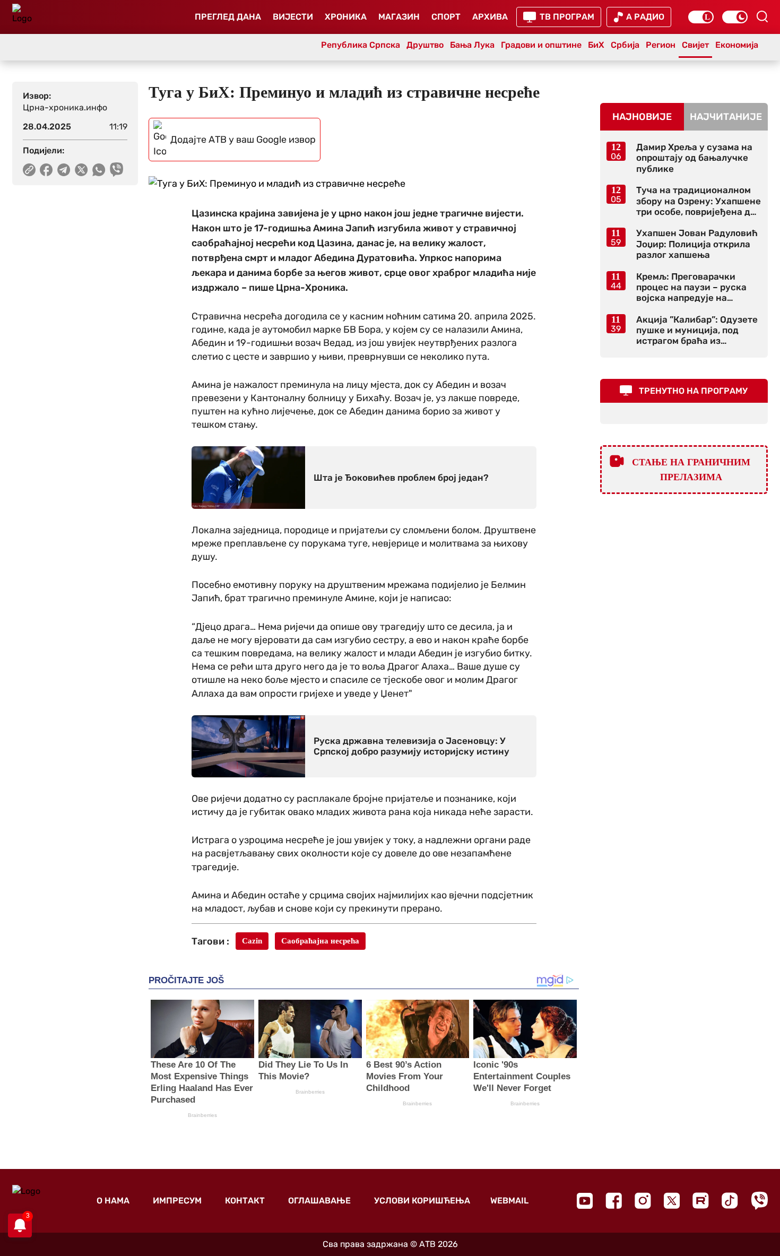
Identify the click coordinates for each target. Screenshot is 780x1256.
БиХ (596, 45)
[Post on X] (81, 169)
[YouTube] (585, 1201)
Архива (490, 17)
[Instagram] (643, 1200)
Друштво (425, 45)
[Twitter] (672, 1200)
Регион (660, 45)
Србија (625, 45)
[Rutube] (700, 1200)
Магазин (399, 17)
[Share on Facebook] (46, 169)
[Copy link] (29, 169)
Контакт (245, 1201)
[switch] (701, 17)
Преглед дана (228, 17)
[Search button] (762, 16)
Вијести (293, 17)
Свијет (695, 45)
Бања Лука (472, 45)
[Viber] (759, 1200)
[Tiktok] (730, 1200)
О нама (113, 1201)
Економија (736, 45)
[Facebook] (613, 1200)
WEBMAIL (509, 1201)
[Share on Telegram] (64, 169)
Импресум (177, 1201)
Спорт (446, 17)
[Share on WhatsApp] (99, 169)
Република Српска (360, 45)
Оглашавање (319, 1201)
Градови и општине (541, 45)
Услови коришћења (422, 1201)
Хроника (346, 17)
